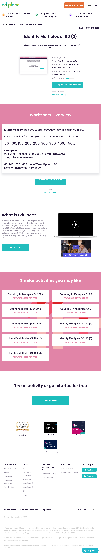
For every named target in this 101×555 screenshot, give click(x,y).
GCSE (25, 491)
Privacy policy (10, 510)
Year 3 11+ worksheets (67, 61)
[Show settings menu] (70, 255)
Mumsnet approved (8, 481)
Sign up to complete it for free (67, 85)
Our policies (46, 510)
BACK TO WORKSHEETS (89, 28)
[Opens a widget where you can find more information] (90, 551)
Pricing (6, 473)
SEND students (48, 477)
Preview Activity (59, 95)
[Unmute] (65, 255)
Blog (24, 469)
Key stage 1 (27, 479)
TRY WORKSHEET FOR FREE (25, 298)
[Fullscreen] (74, 255)
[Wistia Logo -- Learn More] (84, 255)
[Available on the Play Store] (89, 477)
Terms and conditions (28, 510)
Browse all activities (27, 474)
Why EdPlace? (10, 469)
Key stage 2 (28, 483)
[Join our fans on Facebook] (93, 510)
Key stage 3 (28, 487)
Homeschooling (49, 474)
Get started (15, 247)
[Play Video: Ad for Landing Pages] (76, 247)
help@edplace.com (69, 473)
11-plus (25, 495)
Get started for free (74, 5)
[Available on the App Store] (89, 471)
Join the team (10, 487)
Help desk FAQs (67, 469)
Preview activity (50, 192)
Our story (8, 477)
